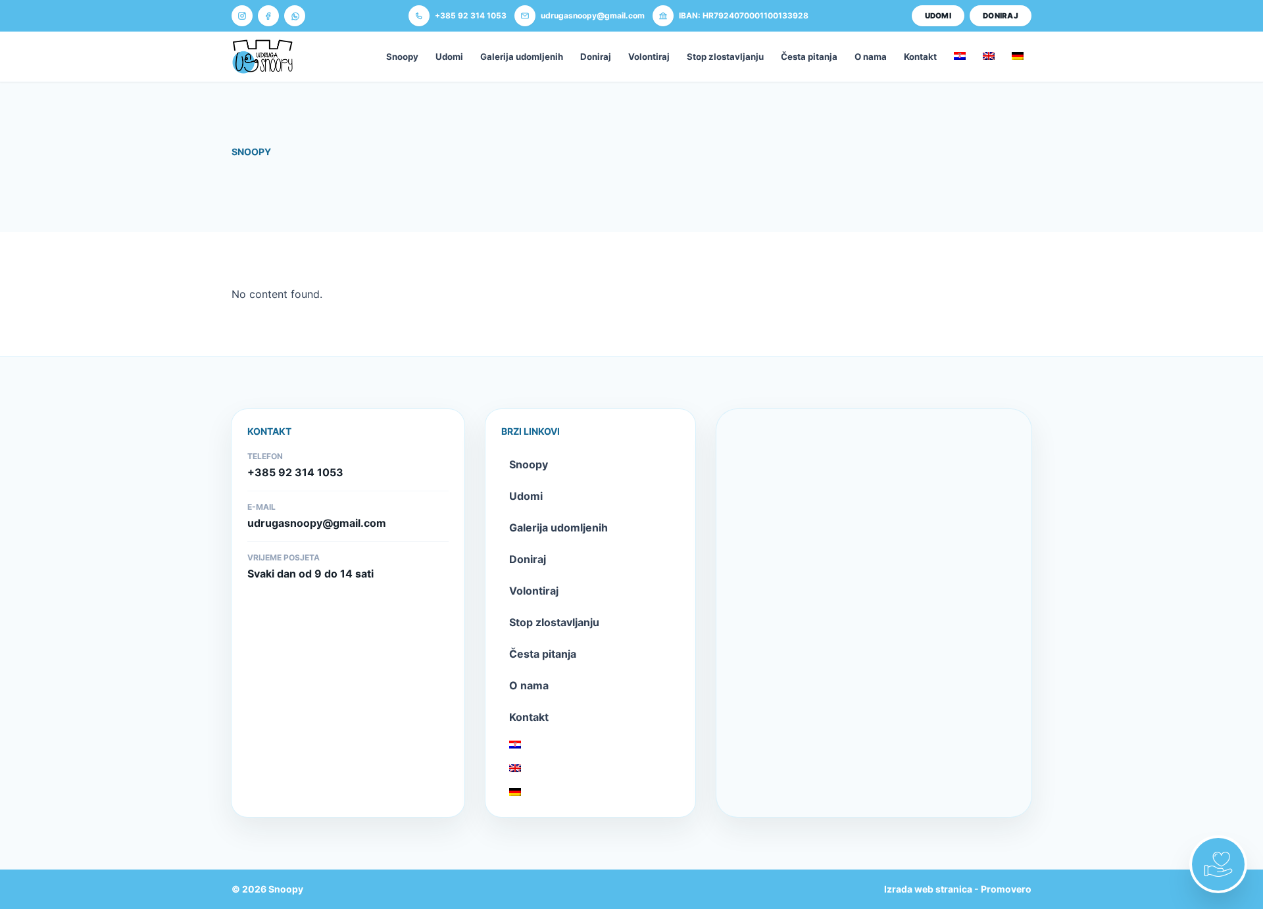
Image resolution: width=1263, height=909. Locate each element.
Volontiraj (649, 56)
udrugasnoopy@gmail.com (316, 522)
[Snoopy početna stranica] (262, 56)
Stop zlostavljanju (725, 56)
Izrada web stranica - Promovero (957, 889)
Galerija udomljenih (521, 56)
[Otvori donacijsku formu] (1218, 864)
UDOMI (938, 15)
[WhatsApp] (294, 15)
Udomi (449, 56)
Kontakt (920, 56)
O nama (870, 56)
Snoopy (402, 56)
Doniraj (595, 56)
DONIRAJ (1000, 15)
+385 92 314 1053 (295, 472)
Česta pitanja (809, 56)
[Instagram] (242, 15)
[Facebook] (268, 15)
